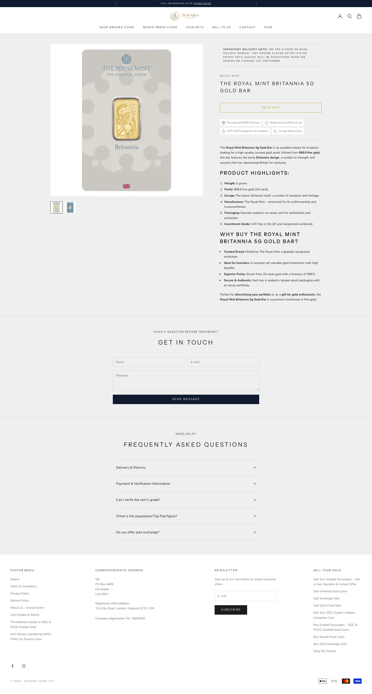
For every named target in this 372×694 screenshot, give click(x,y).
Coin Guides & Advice (24, 615)
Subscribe (231, 610)
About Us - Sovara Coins (27, 608)
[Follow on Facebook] (12, 666)
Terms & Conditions (23, 586)
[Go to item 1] (56, 208)
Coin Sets (194, 27)
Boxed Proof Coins (160, 27)
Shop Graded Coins (117, 27)
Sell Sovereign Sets (326, 598)
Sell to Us (221, 27)
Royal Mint (230, 75)
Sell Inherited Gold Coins (330, 591)
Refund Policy (19, 601)
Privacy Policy (19, 593)
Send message (186, 399)
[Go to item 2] (70, 208)
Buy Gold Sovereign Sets (330, 644)
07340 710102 (202, 3)
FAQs (268, 27)
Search (14, 579)
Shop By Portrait (324, 651)
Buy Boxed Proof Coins (329, 637)
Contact (247, 27)
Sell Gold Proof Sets (327, 605)
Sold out (271, 107)
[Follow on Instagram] (24, 666)
